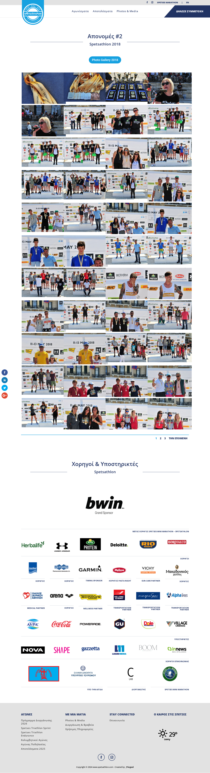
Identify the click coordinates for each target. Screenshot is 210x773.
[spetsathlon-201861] (170, 361)
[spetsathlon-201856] (44, 426)
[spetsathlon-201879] (86, 231)
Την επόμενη (178, 438)
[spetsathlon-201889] (170, 133)
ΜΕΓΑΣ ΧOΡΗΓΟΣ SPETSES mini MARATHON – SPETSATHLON (161, 531)
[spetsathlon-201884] (44, 198)
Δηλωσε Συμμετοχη (189, 11)
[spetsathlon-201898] (128, 100)
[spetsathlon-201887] (86, 165)
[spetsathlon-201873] (170, 263)
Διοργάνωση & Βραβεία (79, 724)
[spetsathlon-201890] (128, 133)
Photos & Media (127, 11)
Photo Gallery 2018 (105, 60)
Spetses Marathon (167, 3)
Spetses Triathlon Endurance (32, 734)
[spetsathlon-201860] (44, 393)
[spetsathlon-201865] (170, 328)
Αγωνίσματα (80, 11)
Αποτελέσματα (103, 11)
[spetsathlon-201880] (44, 231)
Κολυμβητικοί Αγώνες (34, 740)
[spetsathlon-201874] (128, 263)
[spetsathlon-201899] (86, 100)
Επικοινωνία (117, 720)
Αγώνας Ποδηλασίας (33, 744)
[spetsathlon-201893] (86, 133)
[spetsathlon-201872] (44, 296)
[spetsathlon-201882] (128, 198)
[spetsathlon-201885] (170, 165)
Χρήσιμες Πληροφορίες (79, 729)
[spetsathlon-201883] (86, 198)
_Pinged (130, 767)
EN (187, 3)
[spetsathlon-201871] (86, 296)
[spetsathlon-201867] (86, 328)
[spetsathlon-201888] (44, 165)
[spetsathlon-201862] (128, 361)
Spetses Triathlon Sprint (36, 728)
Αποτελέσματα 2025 (33, 748)
